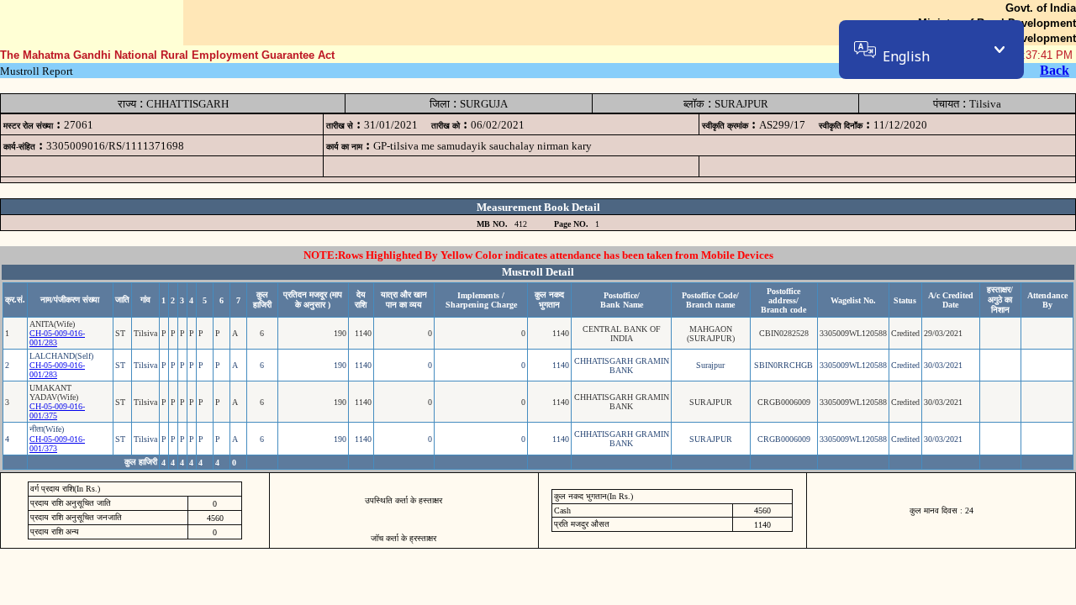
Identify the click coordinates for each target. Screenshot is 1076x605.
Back (1054, 70)
